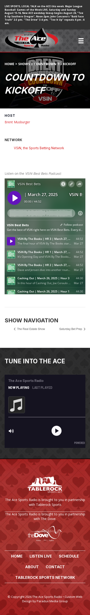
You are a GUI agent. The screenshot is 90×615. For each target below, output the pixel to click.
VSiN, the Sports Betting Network (39, 148)
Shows (24, 64)
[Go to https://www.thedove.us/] (45, 529)
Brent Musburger (17, 122)
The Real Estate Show (30, 329)
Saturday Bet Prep (71, 329)
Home (9, 64)
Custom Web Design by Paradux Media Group (52, 599)
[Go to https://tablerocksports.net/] (45, 492)
